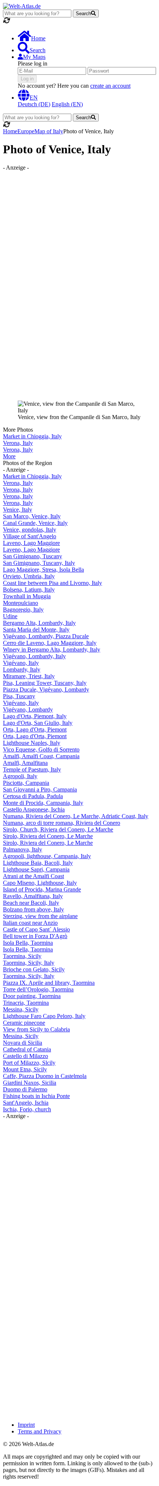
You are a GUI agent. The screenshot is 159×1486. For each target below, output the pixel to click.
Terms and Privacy (39, 1431)
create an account (110, 86)
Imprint (26, 1425)
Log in (27, 78)
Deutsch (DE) (34, 104)
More (9, 456)
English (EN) (67, 104)
